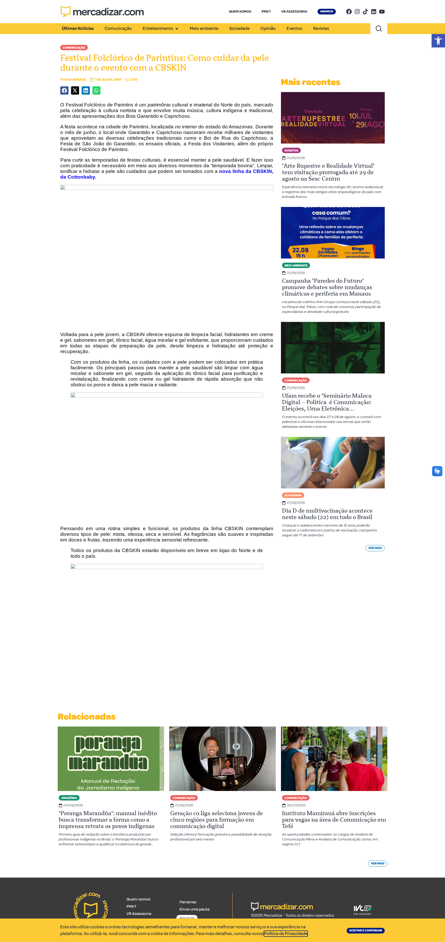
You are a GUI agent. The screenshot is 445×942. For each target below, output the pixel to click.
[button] (438, 40)
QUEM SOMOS (240, 11)
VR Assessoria (138, 913)
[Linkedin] (373, 11)
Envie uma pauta (194, 909)
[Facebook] (349, 11)
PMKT (266, 11)
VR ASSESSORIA (294, 11)
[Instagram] (357, 11)
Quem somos (138, 899)
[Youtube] (382, 11)
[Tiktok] (365, 11)
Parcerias (187, 902)
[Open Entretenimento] (177, 28)
